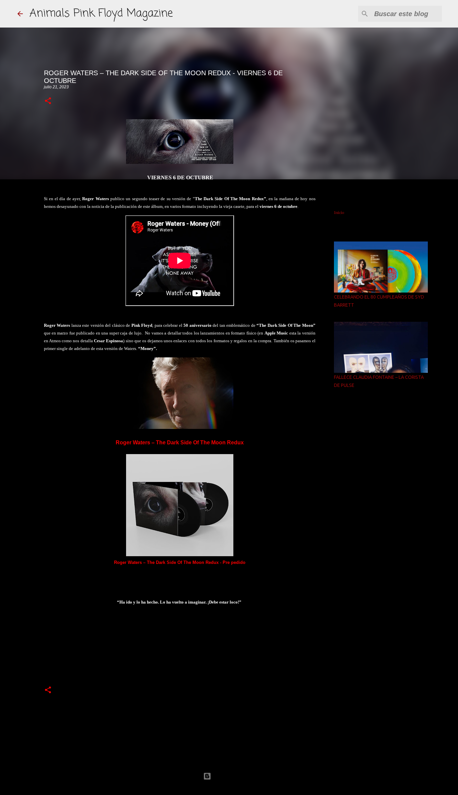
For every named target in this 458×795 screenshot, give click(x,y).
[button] (48, 101)
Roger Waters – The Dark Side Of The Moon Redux (180, 442)
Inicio (339, 212)
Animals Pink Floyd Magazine (101, 13)
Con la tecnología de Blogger (233, 776)
